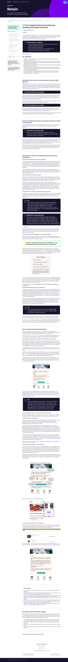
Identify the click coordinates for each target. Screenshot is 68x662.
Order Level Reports (29, 592)
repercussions (25, 38)
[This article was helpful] (40, 646)
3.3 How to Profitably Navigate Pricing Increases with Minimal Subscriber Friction (13, 68)
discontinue (47, 603)
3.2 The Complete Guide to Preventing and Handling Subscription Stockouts (13, 27)
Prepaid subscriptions (56, 595)
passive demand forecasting (27, 125)
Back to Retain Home (29, 654)
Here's (25, 590)
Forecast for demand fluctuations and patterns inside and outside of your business (14, 40)
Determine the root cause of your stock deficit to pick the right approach (14, 35)
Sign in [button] (28, 1)
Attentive (54, 544)
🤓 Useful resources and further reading (14, 57)
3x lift (51, 292)
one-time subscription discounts (51, 438)
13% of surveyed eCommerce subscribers (33, 277)
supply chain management (33, 86)
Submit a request (46, 650)
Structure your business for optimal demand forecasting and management (13, 46)
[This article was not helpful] (43, 646)
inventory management (42, 108)
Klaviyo (49, 544)
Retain (13, 19)
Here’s (44, 295)
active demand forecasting (47, 143)
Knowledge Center (15, 1)
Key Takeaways (12, 31)
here (29, 180)
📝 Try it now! (12, 54)
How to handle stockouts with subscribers (14, 51)
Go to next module (54, 654)
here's (56, 359)
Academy (9, 1)
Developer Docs (23, 1)
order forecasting (49, 228)
